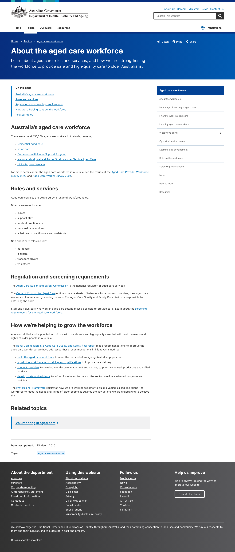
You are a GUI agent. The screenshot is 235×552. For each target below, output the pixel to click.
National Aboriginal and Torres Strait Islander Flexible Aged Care (56, 159)
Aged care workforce (50, 41)
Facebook (126, 491)
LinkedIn (125, 496)
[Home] (49, 12)
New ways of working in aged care (177, 107)
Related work (166, 183)
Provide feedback (189, 494)
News (204, 9)
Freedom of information (25, 496)
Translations (214, 27)
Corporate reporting (23, 487)
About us (169, 9)
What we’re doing (168, 132)
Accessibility (73, 482)
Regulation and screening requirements (39, 104)
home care (23, 149)
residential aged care (30, 144)
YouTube (125, 505)
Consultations (128, 487)
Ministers (193, 9)
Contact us (216, 9)
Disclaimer (72, 491)
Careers (181, 9)
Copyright (72, 487)
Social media (73, 505)
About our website (77, 478)
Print (179, 41)
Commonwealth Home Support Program (41, 154)
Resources (63, 27)
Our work (45, 27)
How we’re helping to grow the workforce (41, 109)
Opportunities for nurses (172, 141)
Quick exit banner (76, 500)
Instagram (126, 509)
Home (17, 27)
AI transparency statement (27, 491)
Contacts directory (22, 505)
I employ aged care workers (174, 124)
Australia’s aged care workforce (35, 94)
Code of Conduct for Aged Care (35, 293)
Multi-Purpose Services (31, 164)
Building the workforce (171, 158)
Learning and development (173, 149)
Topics (30, 27)
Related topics (24, 114)
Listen (165, 41)
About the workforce (170, 99)
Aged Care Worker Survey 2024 (52, 175)
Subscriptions (74, 509)
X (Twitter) (126, 500)
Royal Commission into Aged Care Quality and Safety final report (55, 345)
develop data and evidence (33, 376)
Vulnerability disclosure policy (84, 514)
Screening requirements (171, 166)
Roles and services (27, 99)
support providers (28, 367)
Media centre (128, 478)
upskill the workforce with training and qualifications (49, 362)
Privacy (70, 496)
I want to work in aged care (173, 115)
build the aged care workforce (35, 357)
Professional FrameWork (31, 387)
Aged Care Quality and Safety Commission (42, 285)
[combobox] (184, 15)
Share (192, 41)
